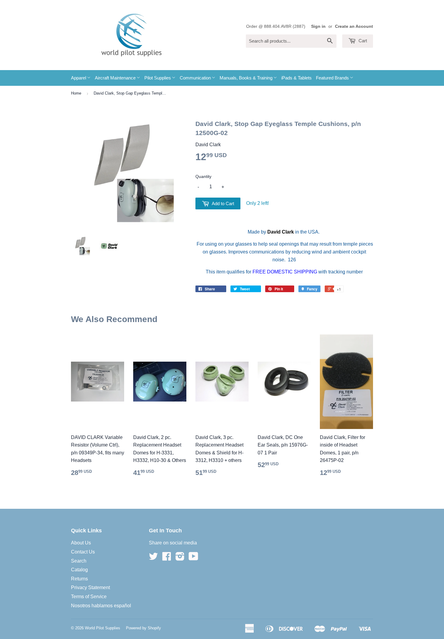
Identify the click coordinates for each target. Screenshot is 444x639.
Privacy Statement (90, 587)
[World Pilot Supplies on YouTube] (193, 558)
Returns (79, 578)
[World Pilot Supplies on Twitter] (153, 558)
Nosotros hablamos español (101, 605)
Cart (362, 40)
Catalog (79, 569)
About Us (81, 542)
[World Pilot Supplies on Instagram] (180, 558)
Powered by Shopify (143, 628)
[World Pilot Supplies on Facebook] (166, 558)
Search (78, 560)
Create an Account (354, 26)
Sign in (318, 26)
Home (76, 93)
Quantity (203, 176)
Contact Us (83, 551)
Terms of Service (89, 596)
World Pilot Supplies (102, 628)
